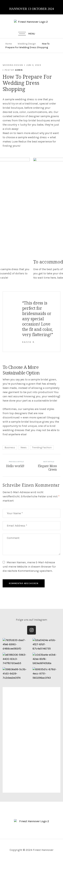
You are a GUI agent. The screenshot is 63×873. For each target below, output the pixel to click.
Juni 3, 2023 (33, 65)
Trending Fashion (42, 447)
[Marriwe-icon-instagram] (31, 866)
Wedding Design (27, 43)
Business (10, 447)
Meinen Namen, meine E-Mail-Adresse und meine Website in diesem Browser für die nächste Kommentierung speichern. (29, 566)
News (23, 447)
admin (19, 70)
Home (8, 43)
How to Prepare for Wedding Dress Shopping (27, 83)
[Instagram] (31, 630)
